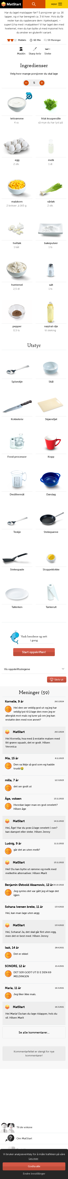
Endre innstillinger (34, 1173)
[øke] (41, 82)
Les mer (33, 1158)
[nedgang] (26, 82)
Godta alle (34, 1166)
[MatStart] (11, 4)
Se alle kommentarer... (34, 1032)
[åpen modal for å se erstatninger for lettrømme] (28, 96)
